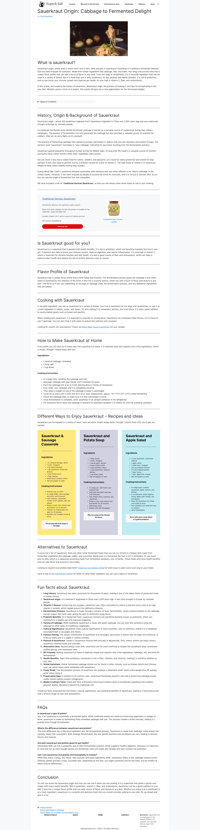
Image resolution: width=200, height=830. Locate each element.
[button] (158, 4)
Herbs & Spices (46, 807)
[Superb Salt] (52, 4)
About (152, 4)
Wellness (141, 4)
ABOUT (75, 815)
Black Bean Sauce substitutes (96, 327)
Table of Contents (48, 102)
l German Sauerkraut (64, 198)
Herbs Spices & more (111, 4)
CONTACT (125, 815)
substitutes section (64, 574)
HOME (100, 815)
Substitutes (129, 4)
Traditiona (47, 198)
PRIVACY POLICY (50, 815)
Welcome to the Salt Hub (90, 4)
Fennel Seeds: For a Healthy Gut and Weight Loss (59, 812)
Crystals (72, 4)
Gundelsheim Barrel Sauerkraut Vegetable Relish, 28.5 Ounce (113, 219)
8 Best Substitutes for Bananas (52, 810)
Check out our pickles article (91, 568)
